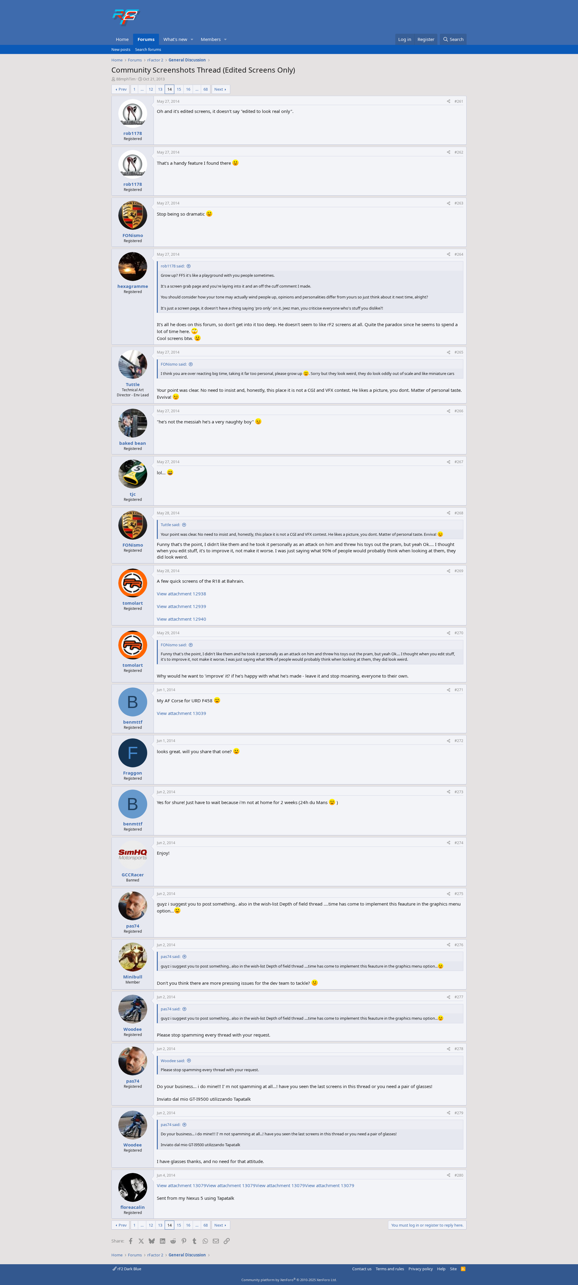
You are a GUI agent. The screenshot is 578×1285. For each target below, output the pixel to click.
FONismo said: (174, 364)
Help (441, 1268)
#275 (459, 893)
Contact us (361, 1268)
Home (122, 39)
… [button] (142, 89)
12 (151, 89)
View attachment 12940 (181, 619)
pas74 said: (170, 956)
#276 (459, 944)
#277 (459, 997)
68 (206, 89)
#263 (459, 203)
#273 (459, 791)
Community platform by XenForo (289, 1279)
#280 (459, 1175)
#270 (459, 632)
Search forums (148, 49)
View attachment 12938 (181, 594)
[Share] (448, 101)
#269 (459, 570)
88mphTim (125, 79)
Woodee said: (173, 1060)
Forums (146, 39)
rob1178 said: (173, 266)
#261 (459, 101)
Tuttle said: (170, 524)
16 (188, 89)
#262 (459, 152)
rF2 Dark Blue (129, 1268)
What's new (175, 39)
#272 (459, 740)
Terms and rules (390, 1268)
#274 (459, 842)
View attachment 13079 (181, 1185)
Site (453, 1268)
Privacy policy (421, 1268)
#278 (459, 1048)
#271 (459, 689)
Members (211, 39)
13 (160, 89)
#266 (459, 410)
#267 (459, 461)
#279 (459, 1112)
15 (179, 89)
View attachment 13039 (181, 713)
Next (218, 89)
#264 (459, 254)
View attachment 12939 (181, 606)
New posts (120, 49)
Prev (123, 89)
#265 (459, 352)
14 (169, 89)
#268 (459, 513)
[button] (192, 39)
